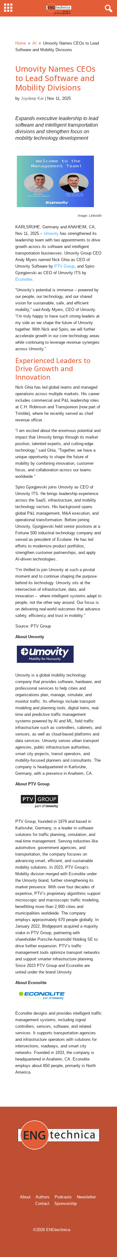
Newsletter (86, 1197)
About (25, 1197)
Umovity (51, 233)
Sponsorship (65, 1203)
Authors (43, 1197)
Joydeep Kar (32, 98)
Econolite (23, 279)
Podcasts (63, 1197)
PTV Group (64, 266)
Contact (42, 1203)
